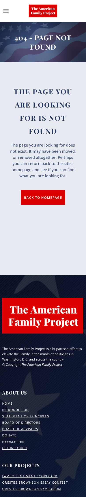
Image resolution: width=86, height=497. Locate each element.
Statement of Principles (25, 416)
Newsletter (13, 442)
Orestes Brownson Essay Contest (35, 482)
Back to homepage (43, 197)
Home (7, 403)
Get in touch (14, 448)
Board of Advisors (20, 429)
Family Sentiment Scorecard (30, 476)
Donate (9, 435)
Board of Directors (21, 422)
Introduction (15, 410)
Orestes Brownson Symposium (31, 489)
